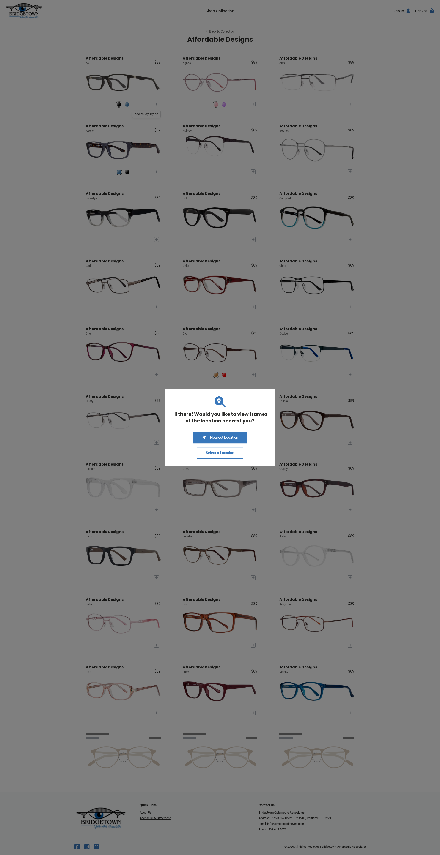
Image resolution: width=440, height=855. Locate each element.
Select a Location (220, 453)
